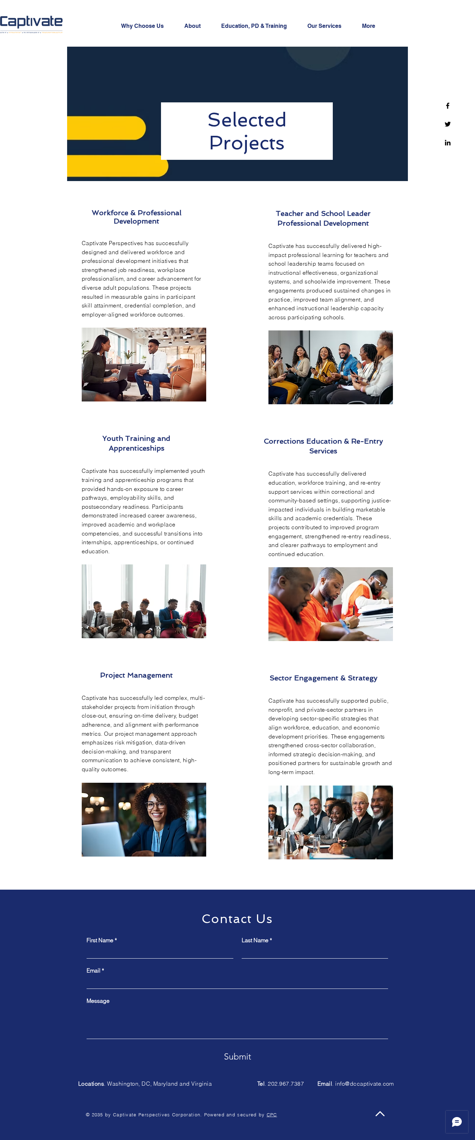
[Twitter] (448, 124)
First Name (102, 940)
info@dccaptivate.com (364, 1083)
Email (95, 970)
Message (98, 1000)
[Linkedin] (448, 143)
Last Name (257, 940)
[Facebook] (448, 106)
